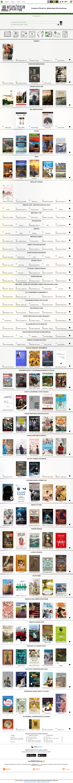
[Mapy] (57, 37)
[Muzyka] (40, 37)
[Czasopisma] (16, 37)
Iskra (46, 739)
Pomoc (18, 1)
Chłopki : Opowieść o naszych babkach (16, 738)
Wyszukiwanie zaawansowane (17, 24)
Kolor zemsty (30, 739)
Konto (23, 1)
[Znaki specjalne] (61, 25)
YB (54, 1)
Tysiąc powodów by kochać (32, 738)
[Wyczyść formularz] (58, 25)
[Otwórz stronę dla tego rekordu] (8, 52)
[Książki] (8, 37)
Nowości (7, 1)
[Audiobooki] (24, 37)
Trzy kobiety (12, 741)
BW (51, 1)
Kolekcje (26, 24)
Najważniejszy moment (49, 741)
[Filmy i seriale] (32, 37)
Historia (12, 1)
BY (57, 1)
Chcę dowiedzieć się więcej (30, 781)
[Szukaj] (61, 22)
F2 (66, 1)
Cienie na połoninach (49, 740)
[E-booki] (65, 37)
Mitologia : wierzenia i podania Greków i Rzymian (18, 739)
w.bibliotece (35, 764)
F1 (62, 1)
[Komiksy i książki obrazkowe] (49, 37)
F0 (60, 1)
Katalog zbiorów (36, 16)
